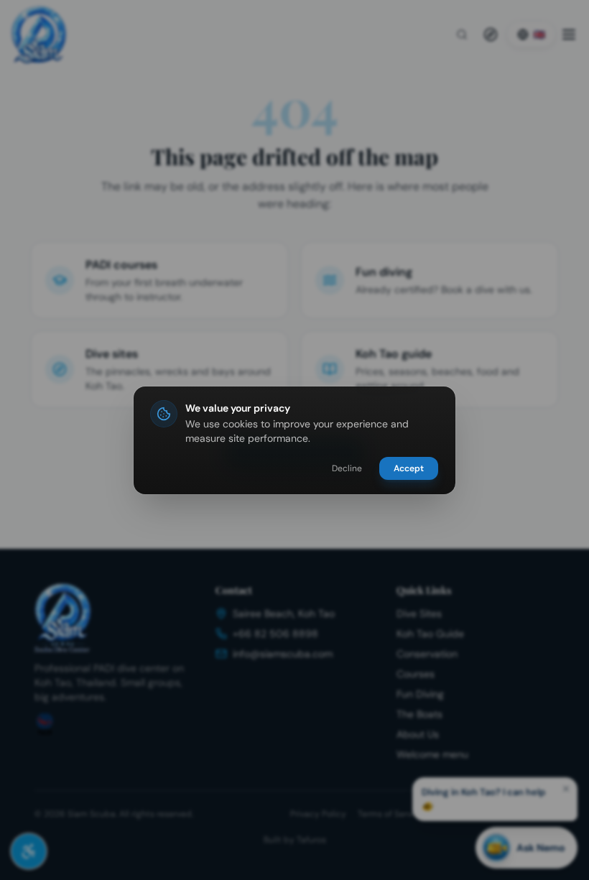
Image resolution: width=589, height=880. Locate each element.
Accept (409, 468)
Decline (347, 468)
